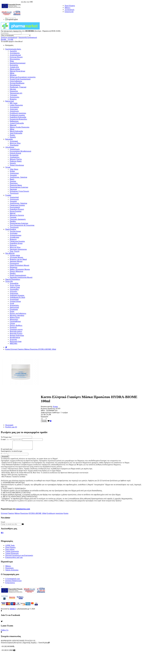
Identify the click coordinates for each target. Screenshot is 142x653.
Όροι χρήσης (9, 549)
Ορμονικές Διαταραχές (18, 219)
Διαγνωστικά (14, 307)
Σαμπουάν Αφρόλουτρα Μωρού (21, 277)
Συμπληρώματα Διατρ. (13, 49)
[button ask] (50, 421)
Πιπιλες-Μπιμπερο (16, 271)
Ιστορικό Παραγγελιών (13, 581)
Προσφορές (9, 568)
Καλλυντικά (9, 101)
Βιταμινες (13, 239)
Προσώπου (24, 513)
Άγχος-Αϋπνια (15, 285)
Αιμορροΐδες (14, 289)
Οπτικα (12, 323)
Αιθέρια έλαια (15, 287)
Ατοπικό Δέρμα (15, 301)
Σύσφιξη (13, 137)
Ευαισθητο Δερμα (16, 243)
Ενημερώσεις (10, 583)
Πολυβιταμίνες (15, 85)
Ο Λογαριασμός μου (12, 579)
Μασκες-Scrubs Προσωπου (19, 127)
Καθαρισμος (14, 121)
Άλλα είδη (9, 281)
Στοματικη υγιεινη (16, 329)
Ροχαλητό (13, 327)
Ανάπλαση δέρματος (17, 295)
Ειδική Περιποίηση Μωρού (19, 265)
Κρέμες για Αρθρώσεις (18, 313)
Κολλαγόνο (14, 65)
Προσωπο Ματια (16, 185)
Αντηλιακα (13, 233)
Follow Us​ (4, 630)
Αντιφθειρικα (14, 237)
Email (3, 522)
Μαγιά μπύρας (15, 69)
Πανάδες (13, 221)
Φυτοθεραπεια (15, 337)
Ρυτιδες (12, 135)
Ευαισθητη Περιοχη (17, 209)
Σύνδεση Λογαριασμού (9, 37)
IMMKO (13, 609)
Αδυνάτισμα (9, 147)
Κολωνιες (13, 245)
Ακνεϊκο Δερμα (15, 231)
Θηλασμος (13, 267)
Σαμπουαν (13, 189)
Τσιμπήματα (14, 145)
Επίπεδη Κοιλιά (15, 153)
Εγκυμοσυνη (14, 263)
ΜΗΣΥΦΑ (13, 343)
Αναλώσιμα (14, 293)
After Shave (14, 169)
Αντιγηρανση (14, 107)
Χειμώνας (13, 339)
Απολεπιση (14, 109)
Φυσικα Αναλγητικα (17, 335)
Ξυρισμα (13, 181)
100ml (44, 513)
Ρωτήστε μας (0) (11, 427)
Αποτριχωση (14, 199)
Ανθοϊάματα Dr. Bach (17, 297)
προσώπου (59, 513)
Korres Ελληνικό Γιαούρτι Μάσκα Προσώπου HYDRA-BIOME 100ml (30, 349)
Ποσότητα (44, 416)
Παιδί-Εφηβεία (10, 229)
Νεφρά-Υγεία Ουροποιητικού (20, 79)
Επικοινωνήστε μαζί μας (14, 557)
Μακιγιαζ (13, 125)
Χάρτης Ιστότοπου (11, 570)
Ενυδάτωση (51, 513)
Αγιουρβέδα (14, 283)
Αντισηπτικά (14, 299)
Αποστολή (5, 456)
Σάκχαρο (13, 89)
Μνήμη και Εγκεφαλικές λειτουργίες (23, 77)
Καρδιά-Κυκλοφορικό (17, 63)
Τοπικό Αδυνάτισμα (17, 165)
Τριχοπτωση (14, 193)
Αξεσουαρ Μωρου (16, 257)
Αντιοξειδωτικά (15, 55)
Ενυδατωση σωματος (17, 115)
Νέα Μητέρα (9, 253)
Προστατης (14, 183)
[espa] (11, 17)
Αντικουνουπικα (15, 235)
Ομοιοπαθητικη (15, 321)
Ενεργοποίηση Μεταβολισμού (20, 151)
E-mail (11, 439)
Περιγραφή (9, 425)
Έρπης (12, 311)
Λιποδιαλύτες (14, 157)
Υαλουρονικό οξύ (16, 93)
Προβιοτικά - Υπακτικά (18, 87)
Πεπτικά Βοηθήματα (17, 83)
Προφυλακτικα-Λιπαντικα (19, 187)
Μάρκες (67, 8)
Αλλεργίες (13, 291)
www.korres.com (23, 509)
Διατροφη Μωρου (16, 261)
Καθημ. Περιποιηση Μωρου (20, 269)
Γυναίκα (8, 195)
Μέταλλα (13, 75)
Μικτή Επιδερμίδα (16, 131)
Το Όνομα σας (6, 437)
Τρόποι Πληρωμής (12, 553)
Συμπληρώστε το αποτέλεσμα (11, 451)
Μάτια (12, 73)
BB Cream (13, 103)
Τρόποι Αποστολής (12, 551)
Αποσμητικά (14, 197)
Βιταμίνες (13, 99)
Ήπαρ (12, 61)
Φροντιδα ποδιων (16, 331)
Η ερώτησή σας (6, 449)
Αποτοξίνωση (15, 149)
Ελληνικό (4, 513)
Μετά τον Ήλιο (15, 143)
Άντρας (7, 167)
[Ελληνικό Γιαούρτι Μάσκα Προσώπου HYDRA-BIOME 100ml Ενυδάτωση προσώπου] (21, 391)
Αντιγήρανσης (15, 53)
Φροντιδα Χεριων (16, 333)
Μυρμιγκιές (14, 319)
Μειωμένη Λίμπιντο (17, 215)
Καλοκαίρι (9, 139)
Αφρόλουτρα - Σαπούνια (18, 177)
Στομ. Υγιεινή (14, 251)
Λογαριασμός (69, 10)
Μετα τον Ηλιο (15, 247)
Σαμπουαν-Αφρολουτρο (18, 249)
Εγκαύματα (14, 309)
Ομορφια (13, 217)
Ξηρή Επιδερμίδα (16, 133)
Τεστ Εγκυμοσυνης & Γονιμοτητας (22, 225)
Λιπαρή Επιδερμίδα (17, 123)
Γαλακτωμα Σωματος (17, 205)
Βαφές (12, 179)
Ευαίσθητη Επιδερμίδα (18, 117)
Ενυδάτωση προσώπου (18, 113)
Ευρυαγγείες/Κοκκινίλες (18, 119)
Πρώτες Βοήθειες (16, 325)
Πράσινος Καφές (16, 161)
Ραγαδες (13, 273)
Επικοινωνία (69, 12)
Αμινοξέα (13, 51)
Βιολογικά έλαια (15, 341)
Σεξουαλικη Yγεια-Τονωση (19, 191)
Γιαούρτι (11, 513)
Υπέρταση (13, 95)
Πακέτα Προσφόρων (12, 279)
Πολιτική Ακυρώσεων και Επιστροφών (19, 555)
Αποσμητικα (14, 173)
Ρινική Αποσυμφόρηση (18, 275)
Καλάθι (44, 421)
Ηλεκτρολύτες (15, 59)
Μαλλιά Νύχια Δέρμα (17, 71)
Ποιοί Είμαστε (70, 6)
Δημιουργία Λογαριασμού (28, 37)
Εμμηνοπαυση (15, 207)
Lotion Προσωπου (16, 105)
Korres (55, 406)
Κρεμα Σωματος (15, 211)
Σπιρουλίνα (14, 91)
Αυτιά (12, 303)
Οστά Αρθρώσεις (16, 81)
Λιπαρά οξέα (14, 67)
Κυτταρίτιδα (14, 155)
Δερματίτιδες (14, 305)
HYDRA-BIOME (35, 513)
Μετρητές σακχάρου (17, 315)
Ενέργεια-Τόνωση (16, 57)
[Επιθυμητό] (48, 421)
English (15, 19)
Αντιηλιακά (14, 141)
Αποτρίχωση (14, 111)
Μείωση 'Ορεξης (16, 159)
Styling (12, 171)
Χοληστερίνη (14, 97)
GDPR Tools (10, 545)
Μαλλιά (12, 213)
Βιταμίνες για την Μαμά (18, 259)
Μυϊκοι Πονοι (15, 317)
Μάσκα (17, 513)
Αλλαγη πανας (15, 255)
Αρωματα (13, 175)
